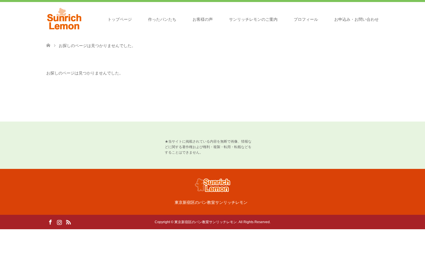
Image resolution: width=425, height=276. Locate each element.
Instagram (59, 221)
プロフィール (306, 19)
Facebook (50, 221)
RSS (68, 221)
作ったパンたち (162, 19)
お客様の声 (203, 19)
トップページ (120, 19)
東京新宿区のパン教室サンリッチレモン (205, 222)
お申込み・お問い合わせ (356, 19)
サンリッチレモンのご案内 (253, 19)
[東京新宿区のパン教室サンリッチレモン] (64, 19)
